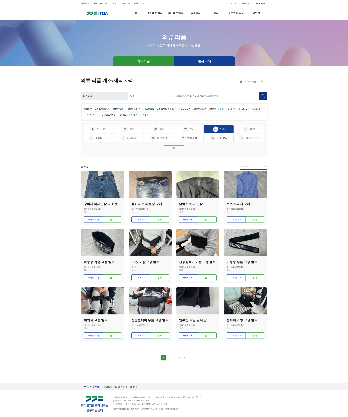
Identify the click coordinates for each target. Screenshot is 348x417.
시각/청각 (222, 138)
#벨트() (149, 109)
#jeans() (89, 114)
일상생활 (192, 138)
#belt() (231, 109)
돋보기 (115, 3)
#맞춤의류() (134, 109)
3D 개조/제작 (155, 13)
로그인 (233, 3)
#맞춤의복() (199, 109)
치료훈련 (162, 138)
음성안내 (126, 3)
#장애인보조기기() (127, 114)
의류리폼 (196, 13)
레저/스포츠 (252, 138)
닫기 (174, 148)
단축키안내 (139, 3)
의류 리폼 (143, 61)
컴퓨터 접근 (101, 138)
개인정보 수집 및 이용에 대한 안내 (120, 386)
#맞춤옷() (118, 109)
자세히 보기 (93, 219)
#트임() (145, 114)
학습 (162, 129)
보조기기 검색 (236, 13)
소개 (135, 13)
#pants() (185, 109)
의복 (222, 129)
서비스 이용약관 (91, 386)
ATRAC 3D (98, 13)
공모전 (256, 13)
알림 (215, 13)
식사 (192, 129)
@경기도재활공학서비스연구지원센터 (149, 404)
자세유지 (132, 138)
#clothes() (244, 109)
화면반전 (85, 3)
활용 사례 (204, 61)
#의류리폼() (102, 109)
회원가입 (246, 3)
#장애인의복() (216, 109)
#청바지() (258, 109)
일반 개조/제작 (175, 13)
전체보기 (102, 129)
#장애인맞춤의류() (167, 109)
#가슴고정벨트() (106, 114)
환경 (252, 129)
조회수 (244, 166)
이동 (131, 129)
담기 (112, 219)
